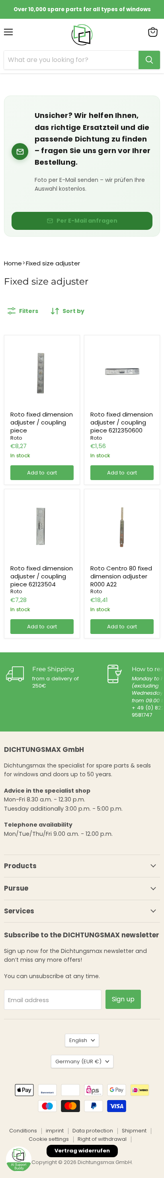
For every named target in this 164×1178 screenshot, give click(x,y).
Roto (16, 438)
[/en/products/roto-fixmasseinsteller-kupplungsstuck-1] (42, 373)
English (78, 1040)
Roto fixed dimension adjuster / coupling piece (41, 422)
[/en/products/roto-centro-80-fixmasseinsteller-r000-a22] (122, 526)
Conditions (23, 1130)
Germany (78, 1061)
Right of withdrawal (102, 1139)
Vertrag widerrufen (82, 1150)
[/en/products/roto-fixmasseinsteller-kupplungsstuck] (42, 526)
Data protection (92, 1130)
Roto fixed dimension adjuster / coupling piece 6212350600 (121, 422)
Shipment (134, 1130)
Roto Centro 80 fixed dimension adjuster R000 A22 (121, 576)
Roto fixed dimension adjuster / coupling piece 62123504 (41, 576)
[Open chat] (18, 1159)
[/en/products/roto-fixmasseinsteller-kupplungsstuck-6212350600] (122, 373)
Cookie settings (49, 1139)
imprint (55, 1130)
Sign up (123, 999)
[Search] (149, 60)
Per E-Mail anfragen (87, 221)
